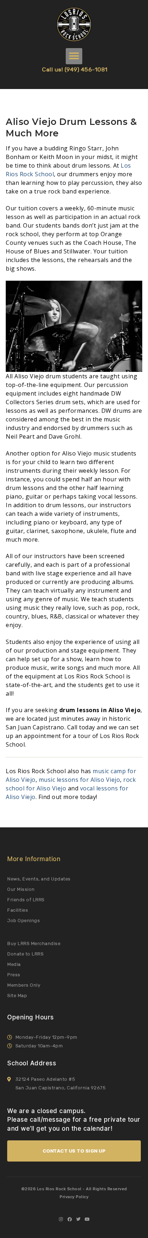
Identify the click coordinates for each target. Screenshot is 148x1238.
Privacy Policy (74, 1196)
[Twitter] (78, 1219)
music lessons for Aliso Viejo (79, 780)
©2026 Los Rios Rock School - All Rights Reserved (74, 1188)
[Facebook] (69, 1219)
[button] (74, 56)
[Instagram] (60, 1219)
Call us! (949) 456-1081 (75, 69)
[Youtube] (87, 1219)
